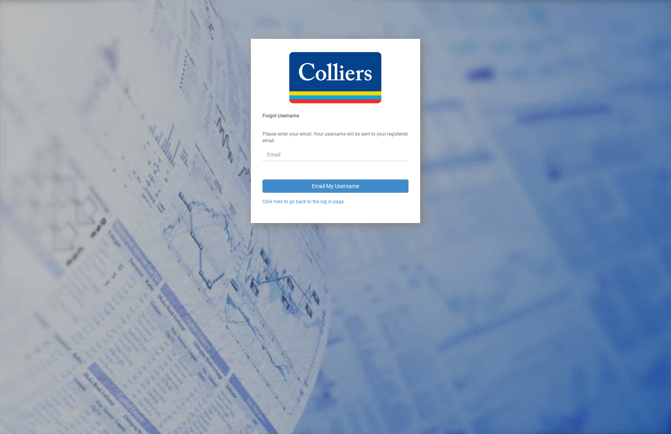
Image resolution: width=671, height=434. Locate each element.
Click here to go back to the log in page (303, 201)
